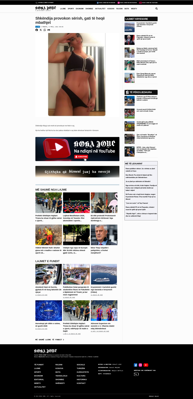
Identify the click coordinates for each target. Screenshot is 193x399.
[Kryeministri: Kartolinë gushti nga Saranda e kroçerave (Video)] (104, 274)
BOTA (127, 9)
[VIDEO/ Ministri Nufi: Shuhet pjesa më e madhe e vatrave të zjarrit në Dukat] (48, 235)
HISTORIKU (82, 380)
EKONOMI (79, 9)
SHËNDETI (60, 383)
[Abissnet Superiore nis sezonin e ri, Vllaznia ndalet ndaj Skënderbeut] (104, 310)
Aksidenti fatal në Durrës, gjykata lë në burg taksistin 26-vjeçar (48, 289)
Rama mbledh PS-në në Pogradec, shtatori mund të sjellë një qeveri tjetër (146, 37)
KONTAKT (81, 383)
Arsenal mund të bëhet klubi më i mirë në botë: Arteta (146, 110)
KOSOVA (110, 9)
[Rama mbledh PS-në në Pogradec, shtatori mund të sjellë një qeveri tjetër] (130, 40)
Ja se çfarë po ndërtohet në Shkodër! (138, 181)
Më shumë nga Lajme (51, 189)
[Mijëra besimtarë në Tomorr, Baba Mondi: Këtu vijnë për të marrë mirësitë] (130, 65)
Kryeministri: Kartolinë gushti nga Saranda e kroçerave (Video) (103, 289)
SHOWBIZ (89, 9)
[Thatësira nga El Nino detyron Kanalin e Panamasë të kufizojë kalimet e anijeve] (130, 101)
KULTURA (81, 376)
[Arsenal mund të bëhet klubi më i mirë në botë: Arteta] (130, 113)
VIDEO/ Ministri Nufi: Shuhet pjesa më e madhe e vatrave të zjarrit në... (48, 250)
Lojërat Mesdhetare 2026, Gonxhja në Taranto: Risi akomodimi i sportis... (74, 218)
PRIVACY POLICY (154, 396)
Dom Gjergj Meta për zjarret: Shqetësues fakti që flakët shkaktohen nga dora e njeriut (147, 75)
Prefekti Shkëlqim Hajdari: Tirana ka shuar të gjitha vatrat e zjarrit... (48, 218)
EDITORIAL (39, 380)
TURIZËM (81, 368)
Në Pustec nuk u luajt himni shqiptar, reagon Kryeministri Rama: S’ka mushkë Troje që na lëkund (140, 196)
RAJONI (119, 9)
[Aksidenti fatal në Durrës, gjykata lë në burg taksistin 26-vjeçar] (48, 274)
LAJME (63, 9)
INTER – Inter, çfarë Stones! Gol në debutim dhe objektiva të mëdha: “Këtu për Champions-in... (146, 149)
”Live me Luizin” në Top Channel (137, 203)
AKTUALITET (100, 9)
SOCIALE (81, 365)
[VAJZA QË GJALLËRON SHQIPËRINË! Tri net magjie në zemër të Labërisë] (130, 126)
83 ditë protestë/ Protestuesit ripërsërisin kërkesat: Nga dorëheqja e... (103, 218)
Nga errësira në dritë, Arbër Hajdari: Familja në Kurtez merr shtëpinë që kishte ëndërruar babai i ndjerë (141, 188)
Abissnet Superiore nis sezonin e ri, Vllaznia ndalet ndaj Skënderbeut (102, 326)
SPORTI (71, 9)
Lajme (37, 27)
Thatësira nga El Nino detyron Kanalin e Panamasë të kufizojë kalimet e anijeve (147, 98)
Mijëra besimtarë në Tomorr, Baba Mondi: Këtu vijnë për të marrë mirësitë (147, 62)
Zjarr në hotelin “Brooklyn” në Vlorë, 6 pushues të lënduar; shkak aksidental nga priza (147, 136)
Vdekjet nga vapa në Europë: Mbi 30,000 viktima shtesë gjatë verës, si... (75, 250)
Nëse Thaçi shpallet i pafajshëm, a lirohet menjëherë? (100, 250)
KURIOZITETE (83, 372)
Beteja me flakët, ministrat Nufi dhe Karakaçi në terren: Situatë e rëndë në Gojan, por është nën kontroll (147, 50)
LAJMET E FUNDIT (47, 261)
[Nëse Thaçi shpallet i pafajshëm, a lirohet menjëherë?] (104, 235)
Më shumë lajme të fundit (49, 339)
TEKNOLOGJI (61, 376)
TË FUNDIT (39, 365)
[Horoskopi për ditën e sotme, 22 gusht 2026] (48, 310)
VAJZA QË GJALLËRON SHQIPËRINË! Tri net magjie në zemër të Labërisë (147, 123)
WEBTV (134, 9)
